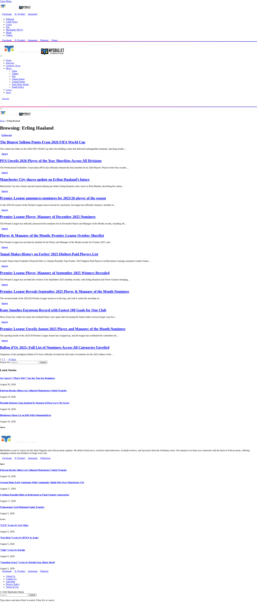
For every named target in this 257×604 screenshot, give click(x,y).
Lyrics (9, 24)
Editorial (10, 19)
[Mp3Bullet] (33, 55)
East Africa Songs (20, 84)
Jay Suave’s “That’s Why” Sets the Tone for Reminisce (27, 378)
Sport (8, 92)
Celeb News (12, 22)
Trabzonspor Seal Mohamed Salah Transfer (22, 507)
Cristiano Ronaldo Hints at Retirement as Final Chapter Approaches (34, 495)
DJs (8, 27)
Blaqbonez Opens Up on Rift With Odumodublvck (25, 415)
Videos (9, 35)
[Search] (1, 105)
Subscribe (5, 99)
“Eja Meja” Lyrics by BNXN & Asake (19, 537)
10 (9, 359)
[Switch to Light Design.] (3, 102)
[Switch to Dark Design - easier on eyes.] (1, 102)
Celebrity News (13, 65)
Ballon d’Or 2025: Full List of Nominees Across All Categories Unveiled (54, 347)
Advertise (10, 581)
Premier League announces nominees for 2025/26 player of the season (53, 198)
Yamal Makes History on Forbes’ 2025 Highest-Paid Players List (49, 254)
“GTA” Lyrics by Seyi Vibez (14, 525)
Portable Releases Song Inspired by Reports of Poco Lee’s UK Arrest (34, 403)
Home (9, 60)
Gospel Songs (18, 81)
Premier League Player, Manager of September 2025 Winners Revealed (54, 273)
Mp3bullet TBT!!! (14, 30)
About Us (10, 576)
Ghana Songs (18, 79)
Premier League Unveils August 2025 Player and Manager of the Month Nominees (62, 329)
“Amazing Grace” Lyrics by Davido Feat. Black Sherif (27, 562)
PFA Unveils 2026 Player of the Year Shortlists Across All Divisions (51, 161)
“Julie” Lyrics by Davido (12, 550)
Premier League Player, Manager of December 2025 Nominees (47, 217)
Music (9, 32)
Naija (14, 71)
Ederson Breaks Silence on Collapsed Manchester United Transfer (33, 390)
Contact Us (11, 579)
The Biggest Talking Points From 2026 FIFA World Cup (42, 142)
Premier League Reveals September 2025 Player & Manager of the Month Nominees (64, 291)
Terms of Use (12, 587)
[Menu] (1, 108)
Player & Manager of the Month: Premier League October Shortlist (52, 235)
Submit (32, 595)
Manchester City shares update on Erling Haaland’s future (45, 179)
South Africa (18, 87)
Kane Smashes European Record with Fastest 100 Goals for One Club (53, 310)
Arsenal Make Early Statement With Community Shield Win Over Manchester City (42, 482)
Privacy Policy (13, 584)
